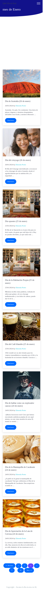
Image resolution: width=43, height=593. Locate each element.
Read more (11, 121)
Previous (10, 565)
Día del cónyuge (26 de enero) (18, 160)
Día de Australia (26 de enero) (17, 101)
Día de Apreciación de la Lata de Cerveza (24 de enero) (18, 532)
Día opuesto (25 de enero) (16, 221)
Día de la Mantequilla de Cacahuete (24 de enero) (20, 468)
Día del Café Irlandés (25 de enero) (20, 344)
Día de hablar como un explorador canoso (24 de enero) (19, 404)
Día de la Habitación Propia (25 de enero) (19, 281)
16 (22, 571)
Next (28, 570)
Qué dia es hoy (10, 3)
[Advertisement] (21, 44)
